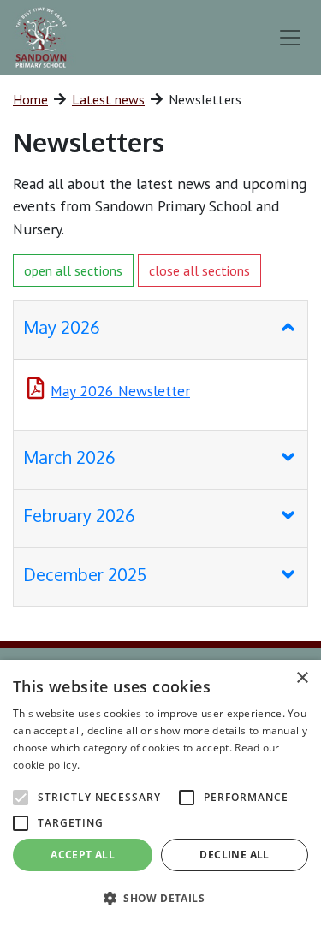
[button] (160, 897)
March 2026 (69, 457)
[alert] (160, 793)
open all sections (73, 270)
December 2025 (84, 574)
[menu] (290, 38)
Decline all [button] (234, 854)
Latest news (108, 99)
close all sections (199, 270)
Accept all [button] (83, 854)
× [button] (301, 678)
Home (30, 99)
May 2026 (61, 327)
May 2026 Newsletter (120, 391)
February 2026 (79, 515)
